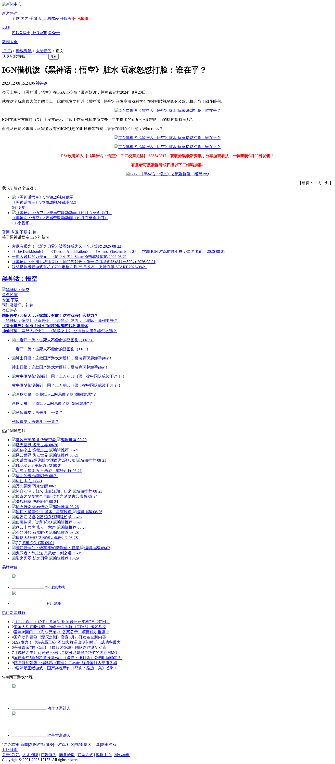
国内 (24, 18)
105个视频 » (22, 223)
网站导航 (122, 755)
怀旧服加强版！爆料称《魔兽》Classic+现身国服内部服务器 (65, 663)
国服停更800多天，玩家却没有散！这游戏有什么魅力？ (50, 315)
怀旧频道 (80, 18)
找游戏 (47, 744)
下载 (23, 232)
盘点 (42, 18)
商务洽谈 (67, 755)
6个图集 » (20, 207)
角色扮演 (10, 295)
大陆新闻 (44, 51)
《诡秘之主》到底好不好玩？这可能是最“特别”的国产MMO (65, 652)
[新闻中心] (12, 4)
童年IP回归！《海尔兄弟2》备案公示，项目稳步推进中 (61, 632)
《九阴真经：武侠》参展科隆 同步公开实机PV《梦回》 (62, 622)
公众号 (54, 33)
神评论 (42, 83)
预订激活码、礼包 (17, 305)
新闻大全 (10, 42)
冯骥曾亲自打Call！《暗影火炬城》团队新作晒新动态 (60, 647)
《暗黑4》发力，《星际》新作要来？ (85, 320)
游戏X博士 (21, 33)
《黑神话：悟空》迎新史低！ (27, 320)
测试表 (53, 18)
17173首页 (11, 744)
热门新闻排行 (14, 613)
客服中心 (104, 755)
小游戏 (60, 744)
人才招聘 (30, 755)
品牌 (6, 27)
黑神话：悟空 (19, 278)
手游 (33, 18)
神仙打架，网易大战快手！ (25, 331)
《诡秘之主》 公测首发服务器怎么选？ (83, 331)
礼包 (32, 232)
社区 (70, 744)
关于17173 (11, 755)
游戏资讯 (24, 51)
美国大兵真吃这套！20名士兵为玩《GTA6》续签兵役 (60, 627)
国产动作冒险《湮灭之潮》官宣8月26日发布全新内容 (60, 637)
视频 (79, 744)
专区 (15, 232)
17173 (7, 51)
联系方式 (85, 755)
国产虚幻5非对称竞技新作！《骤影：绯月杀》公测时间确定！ (68, 658)
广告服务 (48, 755)
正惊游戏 (39, 33)
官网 (6, 232)
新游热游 (10, 13)
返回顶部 (10, 750)
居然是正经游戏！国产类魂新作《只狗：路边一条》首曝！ (67, 668)
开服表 (66, 18)
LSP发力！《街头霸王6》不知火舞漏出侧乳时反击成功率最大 (67, 642)
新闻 (24, 744)
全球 (16, 18)
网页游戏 (108, 744)
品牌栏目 (10, 567)
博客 (87, 744)
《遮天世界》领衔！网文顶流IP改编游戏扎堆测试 (45, 326)
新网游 (35, 744)
